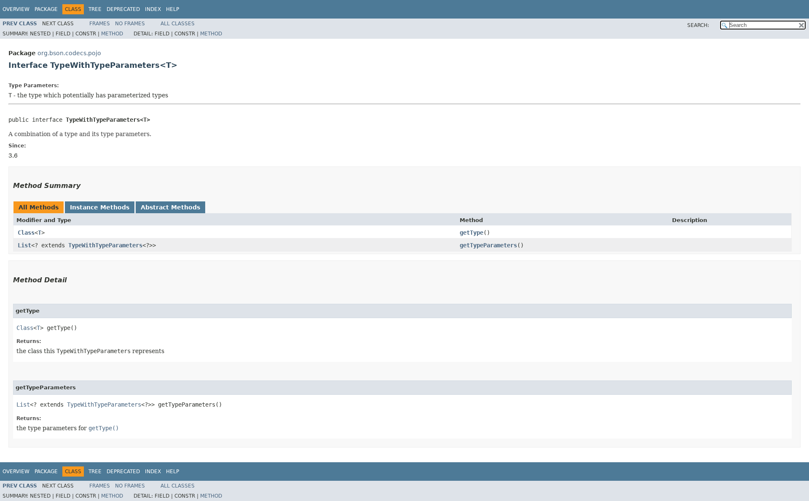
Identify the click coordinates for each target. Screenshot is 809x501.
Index (153, 9)
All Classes (178, 24)
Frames (99, 24)
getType (471, 232)
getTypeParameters (488, 245)
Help (172, 9)
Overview (16, 9)
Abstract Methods (170, 207)
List (24, 245)
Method (112, 34)
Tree (95, 9)
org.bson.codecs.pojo (69, 53)
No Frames (130, 24)
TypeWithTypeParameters (105, 245)
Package (46, 9)
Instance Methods (99, 207)
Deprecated (123, 9)
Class (26, 232)
